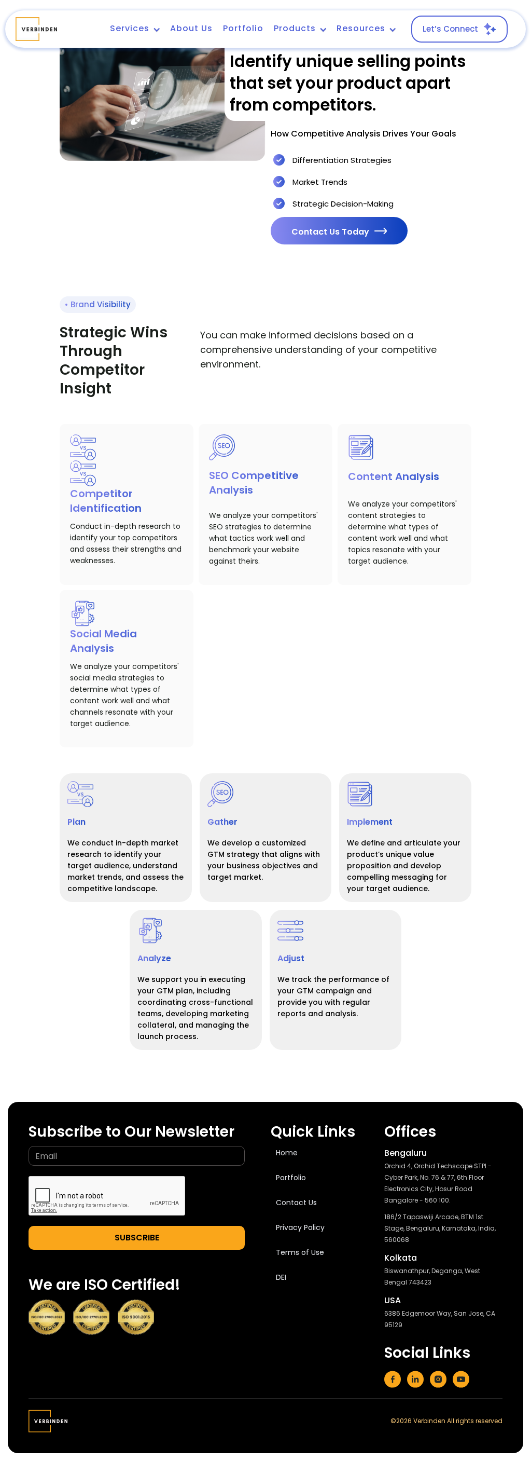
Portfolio (243, 28)
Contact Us (296, 1202)
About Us (191, 28)
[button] (135, 29)
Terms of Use (300, 1252)
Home (287, 1153)
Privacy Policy (300, 1227)
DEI (281, 1277)
